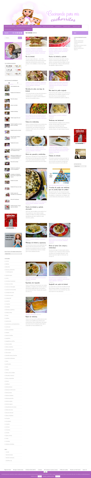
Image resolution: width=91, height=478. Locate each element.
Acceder (7, 452)
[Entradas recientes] (17, 83)
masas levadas (9, 344)
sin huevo (43, 116)
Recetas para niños (64, 149)
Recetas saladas (34, 51)
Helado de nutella (14, 180)
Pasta (27, 115)
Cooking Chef (8, 298)
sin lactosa (28, 118)
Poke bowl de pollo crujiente (57, 90)
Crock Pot (8, 301)
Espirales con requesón (33, 283)
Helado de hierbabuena (15, 92)
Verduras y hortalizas (40, 53)
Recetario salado (76, 26)
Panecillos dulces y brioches (11, 355)
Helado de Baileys (14, 111)
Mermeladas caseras (10, 349)
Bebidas (7, 264)
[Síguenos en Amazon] (15, 33)
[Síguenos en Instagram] (13, 33)
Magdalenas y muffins (10, 341)
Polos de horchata (14, 161)
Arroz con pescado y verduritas (35, 154)
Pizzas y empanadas (63, 50)
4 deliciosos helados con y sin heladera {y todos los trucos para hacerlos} (15, 157)
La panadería (58, 26)
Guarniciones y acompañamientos (12, 324)
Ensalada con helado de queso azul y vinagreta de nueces (15, 175)
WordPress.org (9, 460)
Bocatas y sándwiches (31, 48)
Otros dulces (8, 352)
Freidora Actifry (52, 83)
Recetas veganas (9, 404)
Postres (7, 381)
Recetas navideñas (9, 395)
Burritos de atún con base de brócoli (35, 90)
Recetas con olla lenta (36, 26)
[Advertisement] (80, 90)
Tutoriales (8, 441)
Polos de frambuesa (14, 199)
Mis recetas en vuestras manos (80, 45)
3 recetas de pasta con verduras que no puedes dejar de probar (59, 188)
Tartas (7, 438)
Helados (7, 332)
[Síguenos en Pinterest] (19, 33)
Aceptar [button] (39, 476)
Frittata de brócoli (55, 156)
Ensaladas (65, 82)
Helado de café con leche (15, 130)
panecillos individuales (37, 50)
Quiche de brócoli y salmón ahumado (34, 208)
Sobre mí (76, 49)
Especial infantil (8, 29)
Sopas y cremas (9, 435)
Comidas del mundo (53, 48)
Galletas (7, 318)
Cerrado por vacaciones (10, 281)
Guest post (8, 326)
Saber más (57, 476)
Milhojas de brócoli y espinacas (36, 243)
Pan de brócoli (30, 56)
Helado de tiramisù (14, 142)
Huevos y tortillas (62, 48)
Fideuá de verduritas (32, 122)
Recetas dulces (9, 392)
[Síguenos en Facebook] (17, 33)
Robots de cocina (9, 409)
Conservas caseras (9, 295)
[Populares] (9, 83)
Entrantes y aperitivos (40, 82)
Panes (7, 361)
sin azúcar (41, 51)
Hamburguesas (10, 271)
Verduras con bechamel (56, 120)
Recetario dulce (66, 26)
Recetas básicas (9, 386)
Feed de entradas (9, 454)
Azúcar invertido (13, 105)
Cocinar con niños (9, 283)
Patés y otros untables (10, 372)
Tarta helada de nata (14, 86)
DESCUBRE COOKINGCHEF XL (23, 26)
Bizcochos (8, 266)
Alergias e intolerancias (19, 29)
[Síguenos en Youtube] (21, 33)
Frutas (7, 315)
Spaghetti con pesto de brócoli (58, 284)
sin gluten (38, 116)
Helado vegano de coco (15, 117)
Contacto (29, 29)
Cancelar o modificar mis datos (48, 476)
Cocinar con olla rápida (10, 286)
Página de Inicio (7, 469)
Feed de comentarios (10, 457)
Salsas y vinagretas (57, 279)
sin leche (32, 53)
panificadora (8, 364)
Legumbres (8, 338)
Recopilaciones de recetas (58, 185)
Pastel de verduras (31, 317)
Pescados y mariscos (53, 50)
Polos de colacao (14, 98)
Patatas (7, 369)
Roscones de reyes (9, 412)
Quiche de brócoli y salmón (57, 56)
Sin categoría (8, 421)
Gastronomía (8, 321)
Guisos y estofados (9, 329)
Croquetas (8, 304)
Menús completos (9, 346)
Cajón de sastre (9, 275)
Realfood (28, 51)
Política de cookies (77, 46)
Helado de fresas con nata (15, 186)
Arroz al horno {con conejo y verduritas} (58, 247)
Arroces (51, 82)
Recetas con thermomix (48, 26)
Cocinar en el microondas (11, 289)
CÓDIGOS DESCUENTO (10, 26)
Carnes (7, 278)
